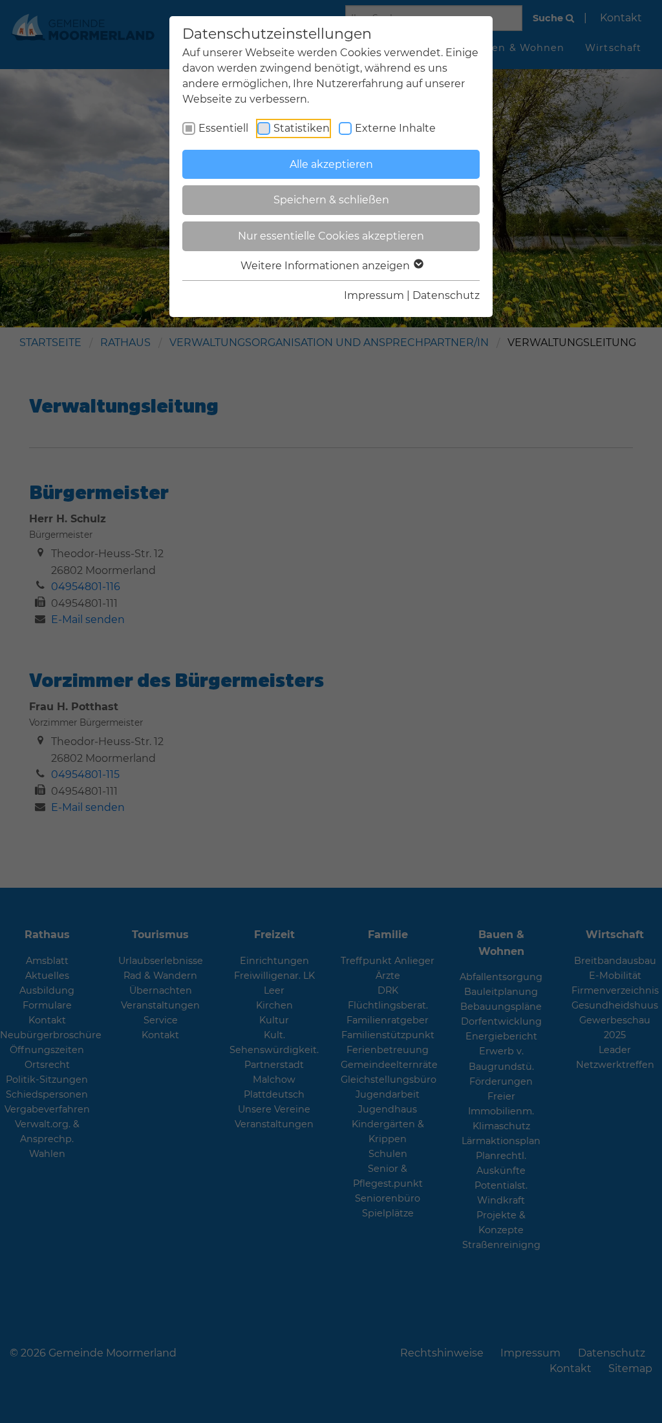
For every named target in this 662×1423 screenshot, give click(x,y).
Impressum (374, 295)
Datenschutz (446, 295)
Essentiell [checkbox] (223, 128)
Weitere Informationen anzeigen (326, 266)
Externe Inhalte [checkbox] (395, 128)
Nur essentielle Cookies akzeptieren (331, 236)
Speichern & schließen (331, 200)
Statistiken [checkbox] (301, 128)
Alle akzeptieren (331, 164)
